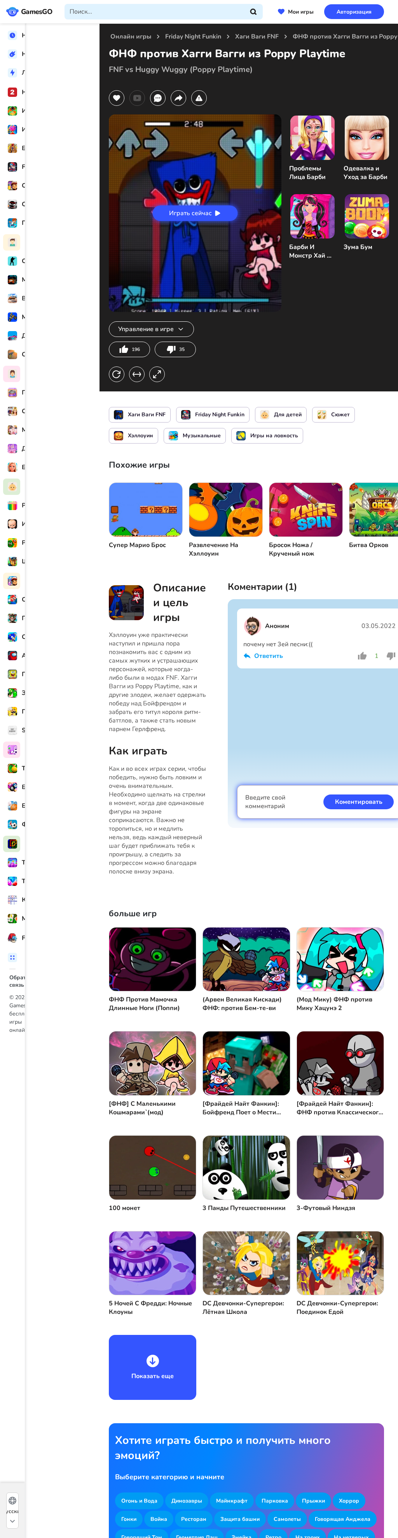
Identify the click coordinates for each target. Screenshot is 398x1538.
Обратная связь (30, 977)
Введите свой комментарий (265, 801)
